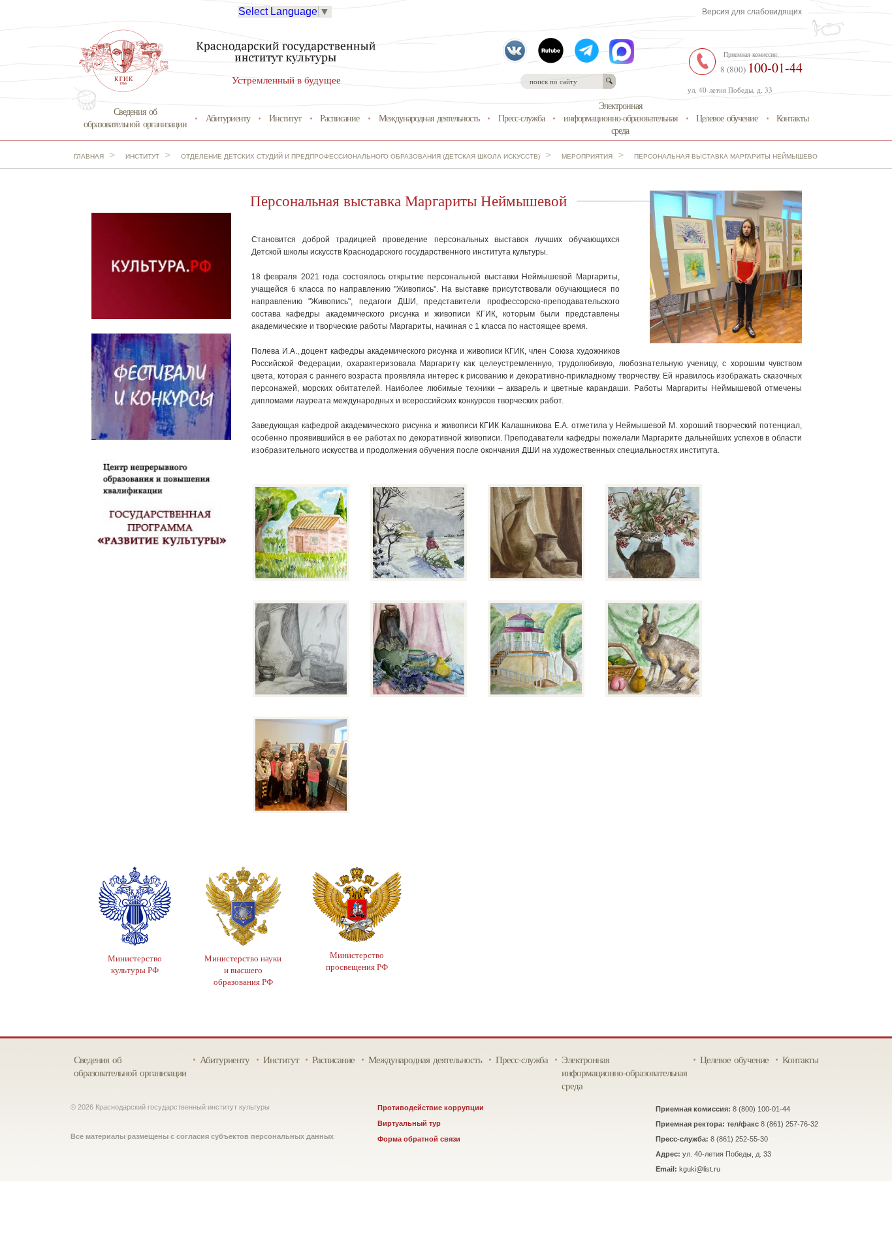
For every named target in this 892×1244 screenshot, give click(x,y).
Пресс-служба (521, 118)
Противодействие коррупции (430, 1108)
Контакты (792, 118)
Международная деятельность (429, 118)
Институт (285, 118)
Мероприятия (587, 156)
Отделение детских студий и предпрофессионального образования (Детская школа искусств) (360, 156)
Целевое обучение (726, 118)
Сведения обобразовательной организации (135, 117)
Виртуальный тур (409, 1123)
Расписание (339, 118)
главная (89, 156)
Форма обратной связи (418, 1139)
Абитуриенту (228, 118)
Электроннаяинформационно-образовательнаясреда (620, 117)
